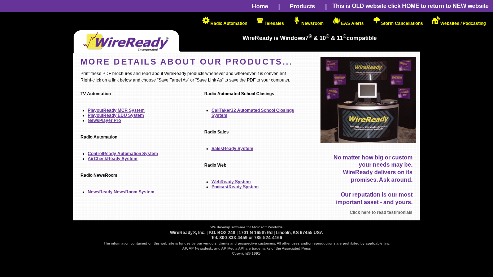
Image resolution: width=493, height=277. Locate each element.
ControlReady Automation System (123, 153)
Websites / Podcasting (463, 23)
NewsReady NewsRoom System (121, 191)
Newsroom (312, 23)
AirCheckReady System (113, 158)
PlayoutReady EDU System (116, 115)
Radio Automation (228, 23)
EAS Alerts (352, 23)
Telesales (274, 23)
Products (302, 6)
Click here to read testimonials (381, 212)
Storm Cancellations (402, 23)
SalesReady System (232, 148)
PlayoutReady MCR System (116, 110)
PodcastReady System (235, 186)
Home (260, 6)
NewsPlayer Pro (104, 120)
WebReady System (231, 181)
